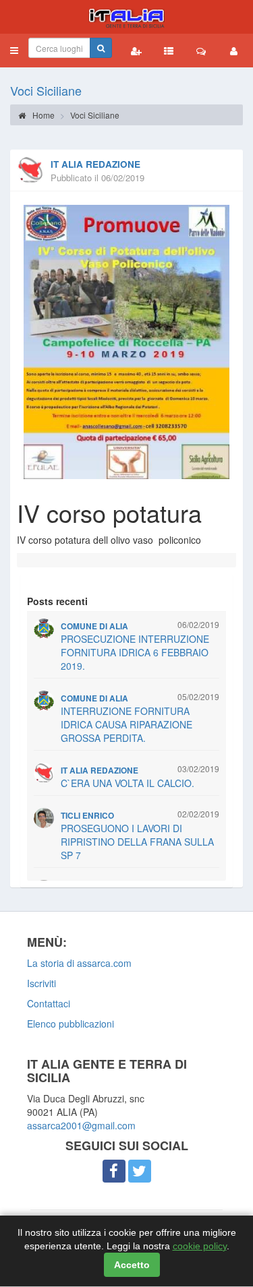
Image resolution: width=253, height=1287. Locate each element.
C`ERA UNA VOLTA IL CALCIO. (127, 783)
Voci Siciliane (46, 90)
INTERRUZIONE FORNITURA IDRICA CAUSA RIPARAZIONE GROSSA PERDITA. (126, 724)
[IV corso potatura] (126, 342)
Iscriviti (41, 983)
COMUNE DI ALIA (94, 626)
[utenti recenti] (136, 50)
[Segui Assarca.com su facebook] (114, 1171)
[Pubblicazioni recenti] (168, 50)
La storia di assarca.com (79, 963)
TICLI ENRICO (87, 815)
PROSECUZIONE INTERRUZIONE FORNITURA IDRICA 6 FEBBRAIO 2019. (135, 652)
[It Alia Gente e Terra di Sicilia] (126, 17)
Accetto (132, 1264)
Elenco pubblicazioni (70, 1023)
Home (42, 115)
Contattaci (48, 1003)
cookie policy (200, 1246)
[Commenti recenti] (201, 50)
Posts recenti (57, 601)
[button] (14, 50)
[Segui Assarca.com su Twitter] (139, 1171)
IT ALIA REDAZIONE (95, 164)
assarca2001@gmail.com (81, 1125)
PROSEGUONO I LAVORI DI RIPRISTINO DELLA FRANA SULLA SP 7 (137, 841)
